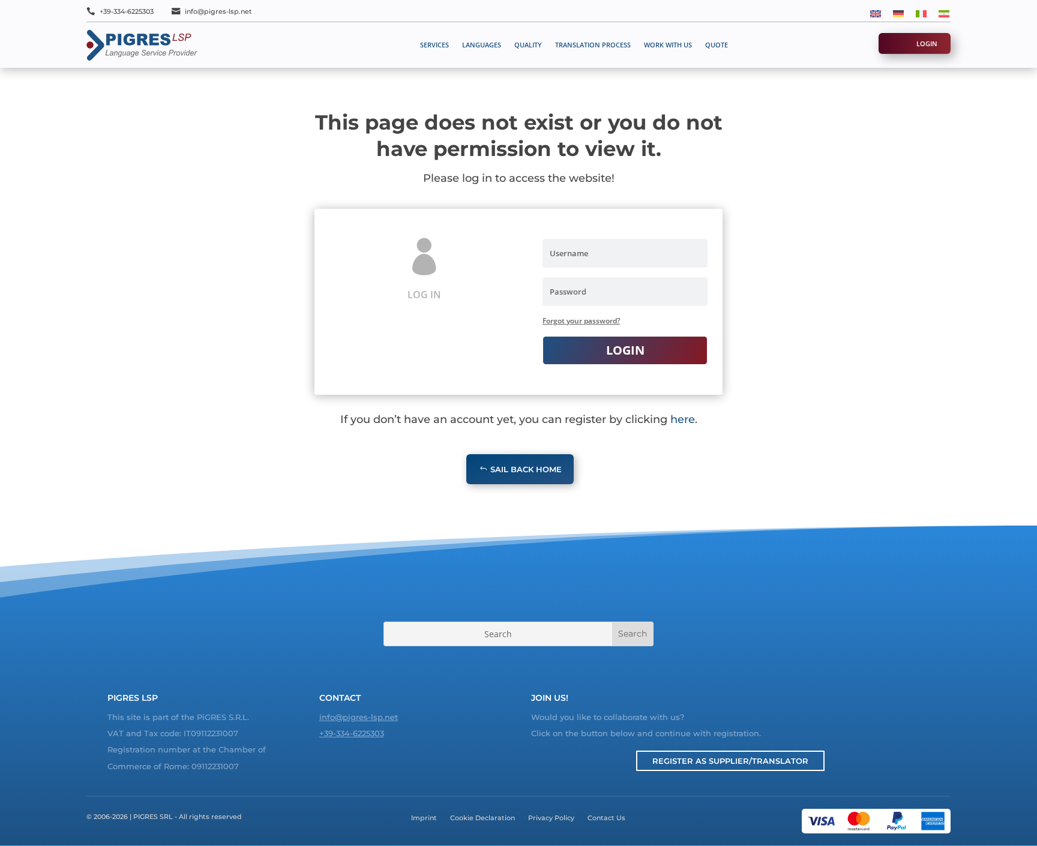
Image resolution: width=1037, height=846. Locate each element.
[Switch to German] (898, 13)
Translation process (593, 44)
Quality (528, 44)
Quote (716, 44)
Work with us (668, 44)
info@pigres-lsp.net (218, 11)
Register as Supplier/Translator (730, 761)
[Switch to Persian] (944, 13)
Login (926, 43)
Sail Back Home (526, 469)
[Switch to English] (875, 13)
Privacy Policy (551, 818)
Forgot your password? (581, 321)
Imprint (424, 818)
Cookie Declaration (482, 818)
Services (434, 44)
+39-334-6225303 (127, 11)
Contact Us (606, 818)
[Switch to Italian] (921, 13)
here (682, 419)
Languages (481, 44)
